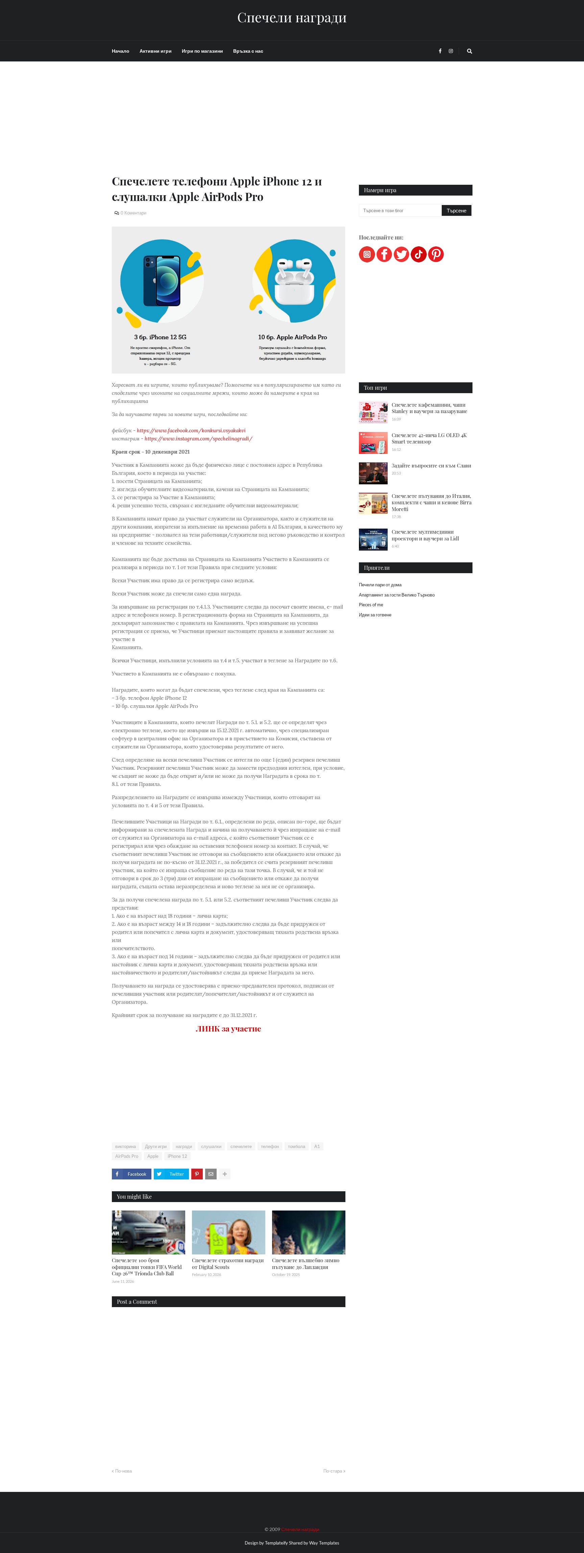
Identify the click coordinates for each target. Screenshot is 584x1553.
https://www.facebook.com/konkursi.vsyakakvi (191, 430)
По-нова (123, 1471)
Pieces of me (371, 604)
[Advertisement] (228, 125)
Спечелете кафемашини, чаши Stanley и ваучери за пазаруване (429, 408)
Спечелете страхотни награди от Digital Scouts (228, 1263)
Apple (153, 1156)
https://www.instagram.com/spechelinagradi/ (198, 438)
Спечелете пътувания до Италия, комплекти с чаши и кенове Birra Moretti (431, 502)
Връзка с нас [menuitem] (248, 51)
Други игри (156, 1146)
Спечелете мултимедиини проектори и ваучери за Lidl (425, 535)
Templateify (276, 1543)
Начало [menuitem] (120, 51)
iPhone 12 (177, 1156)
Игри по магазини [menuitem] (202, 51)
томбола (296, 1146)
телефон (270, 1146)
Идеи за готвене (375, 614)
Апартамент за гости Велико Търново (397, 594)
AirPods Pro (126, 1156)
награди (184, 1146)
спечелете (241, 1146)
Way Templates (324, 1543)
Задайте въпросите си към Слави (431, 465)
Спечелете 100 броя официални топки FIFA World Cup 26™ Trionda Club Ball (147, 1267)
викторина (125, 1146)
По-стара (332, 1471)
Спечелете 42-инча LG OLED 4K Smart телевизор (429, 438)
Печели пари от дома (380, 584)
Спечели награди (292, 17)
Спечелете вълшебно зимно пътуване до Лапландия (305, 1263)
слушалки (211, 1146)
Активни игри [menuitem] (156, 51)
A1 (317, 1146)
